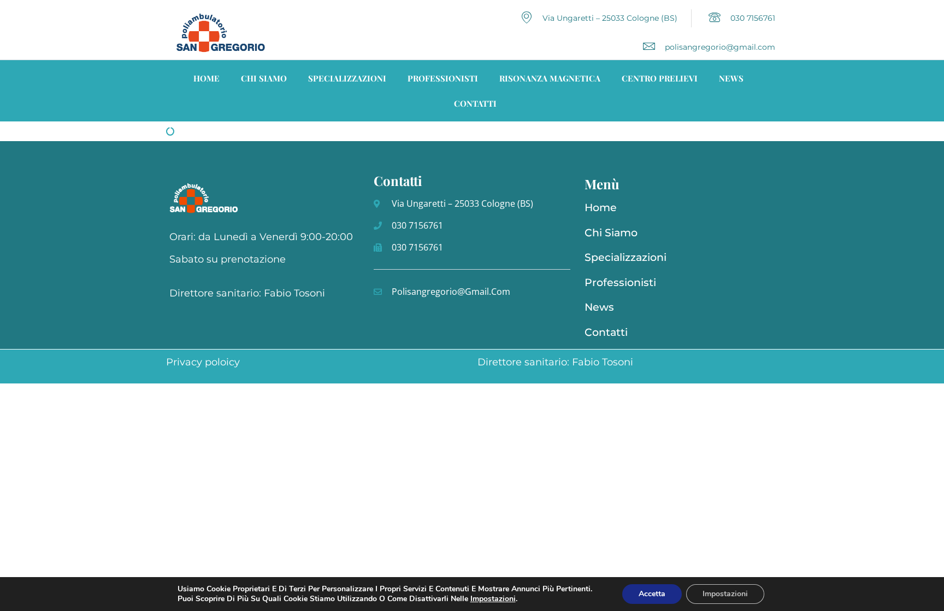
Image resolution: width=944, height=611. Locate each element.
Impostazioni (725, 594)
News (731, 78)
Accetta (652, 594)
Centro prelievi (660, 78)
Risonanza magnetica (549, 78)
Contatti (475, 103)
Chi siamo (264, 78)
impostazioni (493, 599)
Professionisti (443, 78)
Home (206, 78)
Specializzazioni (347, 78)
